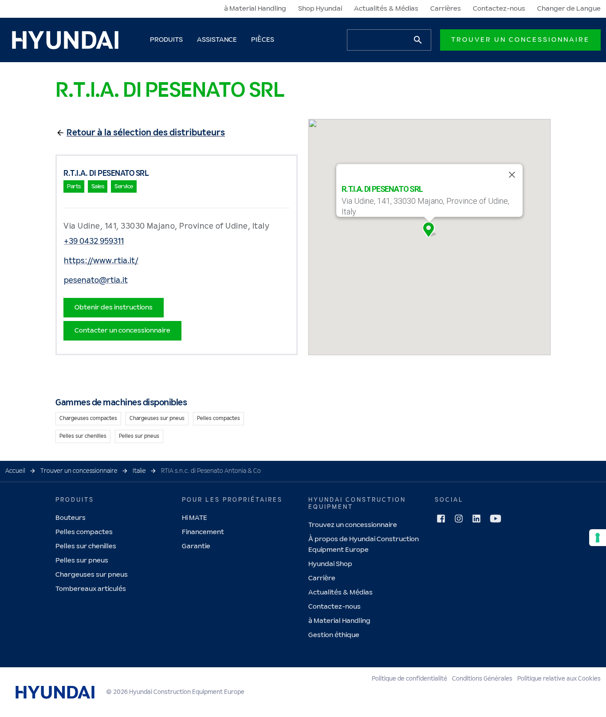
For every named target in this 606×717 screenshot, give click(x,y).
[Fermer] (512, 175)
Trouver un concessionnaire (520, 40)
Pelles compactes (84, 532)
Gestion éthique (333, 635)
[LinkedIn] (476, 518)
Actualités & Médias (386, 8)
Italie (139, 471)
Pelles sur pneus (81, 560)
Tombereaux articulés (90, 589)
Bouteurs (70, 518)
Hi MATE (194, 518)
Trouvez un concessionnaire (352, 525)
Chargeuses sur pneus (91, 574)
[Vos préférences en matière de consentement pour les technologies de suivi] (597, 537)
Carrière (321, 578)
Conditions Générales (482, 679)
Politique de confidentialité (409, 679)
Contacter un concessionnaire (122, 330)
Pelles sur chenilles (85, 546)
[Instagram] (458, 518)
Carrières (445, 8)
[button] (429, 229)
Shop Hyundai (320, 8)
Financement (203, 532)
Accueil (15, 471)
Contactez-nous (499, 8)
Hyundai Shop (330, 564)
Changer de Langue (569, 8)
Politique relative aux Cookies (559, 679)
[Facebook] (441, 518)
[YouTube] (495, 518)
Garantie (196, 546)
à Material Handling (255, 8)
